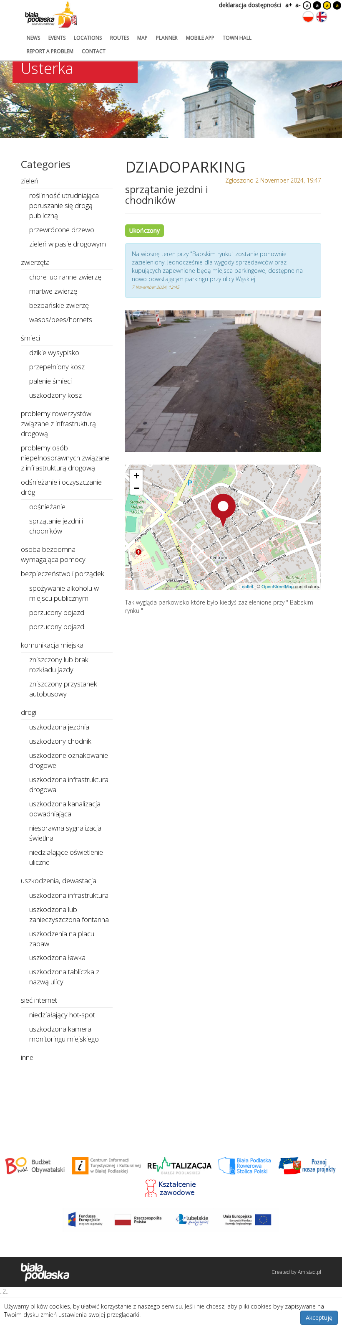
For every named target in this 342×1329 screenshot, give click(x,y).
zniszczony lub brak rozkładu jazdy (58, 664)
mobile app (200, 37)
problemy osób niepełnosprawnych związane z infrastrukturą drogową (65, 458)
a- (298, 5)
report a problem (50, 51)
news (33, 37)
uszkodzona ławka (57, 957)
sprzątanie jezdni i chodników (56, 526)
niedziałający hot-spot (62, 1014)
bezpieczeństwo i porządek (62, 573)
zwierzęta (35, 262)
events (56, 37)
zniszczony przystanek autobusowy (63, 689)
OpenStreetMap (278, 586)
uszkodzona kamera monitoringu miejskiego (64, 1034)
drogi (28, 712)
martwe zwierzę (53, 291)
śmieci (30, 338)
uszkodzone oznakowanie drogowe (68, 760)
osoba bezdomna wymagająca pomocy (53, 554)
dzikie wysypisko (54, 352)
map (142, 37)
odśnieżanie (47, 506)
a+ (288, 5)
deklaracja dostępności (250, 5)
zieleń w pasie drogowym (67, 244)
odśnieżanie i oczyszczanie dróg (61, 487)
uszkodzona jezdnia (59, 727)
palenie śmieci (50, 381)
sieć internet (39, 1000)
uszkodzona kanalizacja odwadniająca (65, 808)
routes (119, 37)
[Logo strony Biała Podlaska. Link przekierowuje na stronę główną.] (51, 14)
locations (88, 37)
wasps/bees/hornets (60, 319)
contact (94, 51)
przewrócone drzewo (61, 229)
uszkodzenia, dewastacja (58, 880)
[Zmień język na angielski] (321, 16)
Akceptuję (319, 1317)
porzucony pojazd (56, 612)
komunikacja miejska (52, 645)
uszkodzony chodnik (60, 741)
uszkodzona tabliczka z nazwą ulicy (64, 976)
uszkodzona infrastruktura (68, 895)
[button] (223, 510)
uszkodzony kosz (55, 395)
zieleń (29, 181)
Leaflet (246, 586)
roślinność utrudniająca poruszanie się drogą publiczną (64, 205)
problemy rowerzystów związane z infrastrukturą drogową (58, 423)
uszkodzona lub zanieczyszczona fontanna (69, 914)
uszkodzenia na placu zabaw (61, 938)
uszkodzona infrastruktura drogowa (68, 784)
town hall (237, 37)
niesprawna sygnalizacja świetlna (65, 833)
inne (27, 1057)
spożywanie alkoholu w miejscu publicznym (64, 593)
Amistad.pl (309, 1272)
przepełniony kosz (57, 366)
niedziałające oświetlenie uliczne (66, 857)
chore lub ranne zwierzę (65, 277)
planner (167, 37)
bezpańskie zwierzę (59, 305)
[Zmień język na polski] (308, 16)
